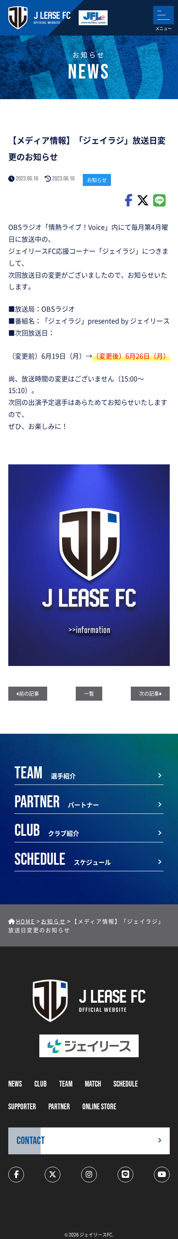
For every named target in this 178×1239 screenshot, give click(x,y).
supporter (22, 1107)
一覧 (89, 693)
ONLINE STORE (99, 1107)
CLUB (40, 1084)
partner (59, 1107)
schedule (125, 1084)
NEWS (15, 1084)
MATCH (93, 1084)
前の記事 (29, 693)
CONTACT (31, 1140)
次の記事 (149, 693)
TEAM (65, 1084)
